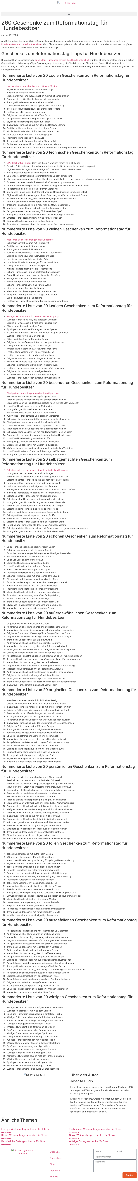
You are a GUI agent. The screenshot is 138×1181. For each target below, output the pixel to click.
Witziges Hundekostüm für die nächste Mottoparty (33, 316)
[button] (69, 14)
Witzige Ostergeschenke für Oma (88, 1141)
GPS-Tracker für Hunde (18, 163)
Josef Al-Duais (81, 1081)
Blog (52, 1164)
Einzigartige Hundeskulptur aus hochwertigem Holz (33, 393)
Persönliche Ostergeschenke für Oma (23, 1141)
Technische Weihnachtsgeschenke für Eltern (95, 1129)
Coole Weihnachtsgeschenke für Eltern (92, 1135)
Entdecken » (6, 1132)
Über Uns (55, 1151)
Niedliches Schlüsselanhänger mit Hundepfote (30, 239)
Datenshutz (56, 1158)
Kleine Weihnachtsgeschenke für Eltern (24, 1135)
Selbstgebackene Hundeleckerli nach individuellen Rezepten (37, 470)
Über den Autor (84, 1075)
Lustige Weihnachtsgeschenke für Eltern (25, 1129)
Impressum (55, 1170)
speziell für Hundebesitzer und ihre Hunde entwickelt (62, 60)
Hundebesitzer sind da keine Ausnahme (21, 44)
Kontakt (54, 1176)
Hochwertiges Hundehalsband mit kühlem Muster (32, 86)
